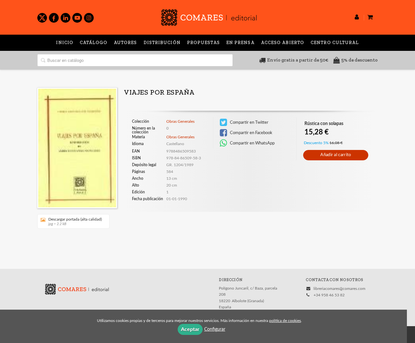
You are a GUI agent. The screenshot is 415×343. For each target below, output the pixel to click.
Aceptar (190, 329)
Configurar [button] (214, 329)
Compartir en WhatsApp (252, 143)
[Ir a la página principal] (208, 16)
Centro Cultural (335, 42)
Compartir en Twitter (248, 122)
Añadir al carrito (335, 155)
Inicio (64, 42)
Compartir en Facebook (250, 133)
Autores (125, 42)
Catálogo (93, 42)
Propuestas (203, 42)
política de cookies (285, 321)
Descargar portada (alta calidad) (75, 221)
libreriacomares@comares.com (339, 289)
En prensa (240, 42)
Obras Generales (180, 121)
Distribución (162, 42)
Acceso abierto (282, 42)
